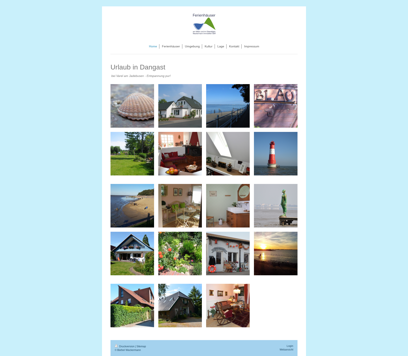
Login (290, 346)
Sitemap (141, 346)
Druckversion (127, 346)
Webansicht (286, 349)
